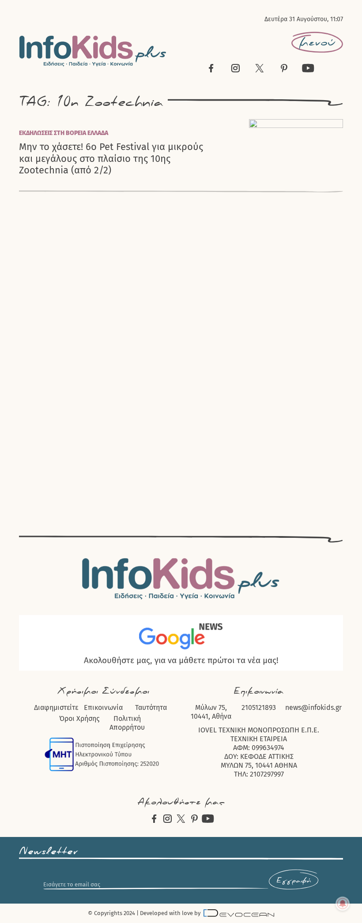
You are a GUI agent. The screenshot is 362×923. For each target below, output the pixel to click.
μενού (317, 42)
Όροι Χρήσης (79, 718)
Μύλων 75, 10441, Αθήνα (211, 711)
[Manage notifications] (343, 904)
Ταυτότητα (151, 707)
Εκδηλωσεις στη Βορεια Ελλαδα (63, 133)
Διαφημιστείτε (56, 707)
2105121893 (258, 707)
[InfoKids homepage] (93, 51)
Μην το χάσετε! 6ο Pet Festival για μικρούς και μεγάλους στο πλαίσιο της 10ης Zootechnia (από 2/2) (111, 158)
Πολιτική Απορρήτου (127, 723)
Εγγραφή (293, 880)
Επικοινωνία (103, 707)
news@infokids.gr (313, 707)
